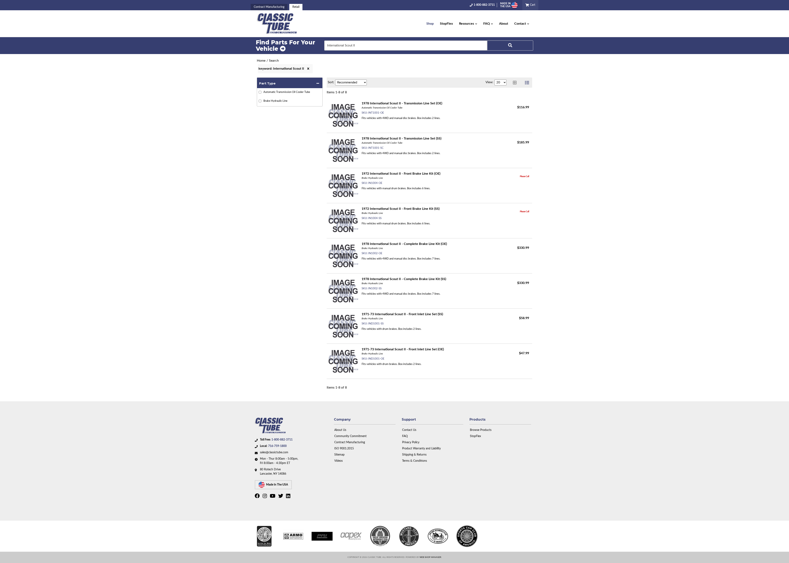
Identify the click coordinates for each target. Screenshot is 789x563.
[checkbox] (260, 92)
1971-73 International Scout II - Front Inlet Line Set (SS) (402, 314)
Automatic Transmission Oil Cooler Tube (286, 92)
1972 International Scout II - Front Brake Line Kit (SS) (400, 208)
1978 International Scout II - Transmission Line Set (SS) (401, 138)
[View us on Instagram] (265, 497)
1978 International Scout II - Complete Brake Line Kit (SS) (404, 279)
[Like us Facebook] (258, 497)
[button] (468, 23)
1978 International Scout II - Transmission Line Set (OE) (402, 103)
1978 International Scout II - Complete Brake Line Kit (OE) (404, 244)
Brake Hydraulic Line (275, 101)
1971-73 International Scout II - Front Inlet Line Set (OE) (403, 349)
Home (261, 60)
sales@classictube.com (274, 452)
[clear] (308, 69)
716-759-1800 (277, 446)
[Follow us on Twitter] (281, 497)
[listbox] (351, 82)
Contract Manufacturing (269, 7)
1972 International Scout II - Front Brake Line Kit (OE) (401, 173)
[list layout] (527, 82)
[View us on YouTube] (273, 497)
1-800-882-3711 (282, 439)
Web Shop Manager (430, 557)
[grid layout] (515, 82)
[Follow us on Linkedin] (288, 497)
